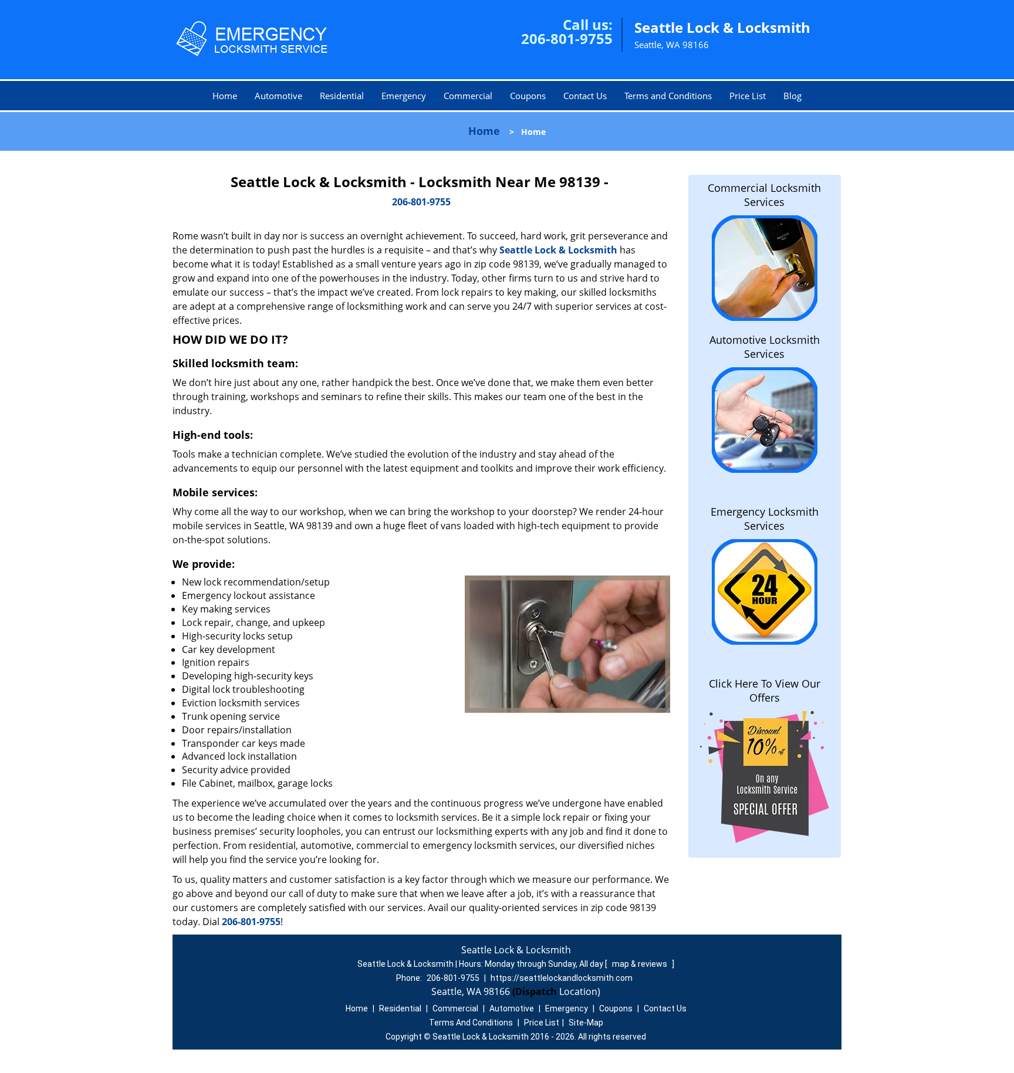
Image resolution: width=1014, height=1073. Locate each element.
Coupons (528, 95)
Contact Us (585, 95)
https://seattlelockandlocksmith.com (562, 978)
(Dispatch (535, 991)
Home (224, 95)
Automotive (278, 95)
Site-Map (586, 1022)
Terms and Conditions (668, 95)
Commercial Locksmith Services (764, 195)
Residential (342, 95)
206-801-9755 (567, 38)
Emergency (403, 95)
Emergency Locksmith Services (765, 519)
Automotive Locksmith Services (764, 347)
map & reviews (640, 964)
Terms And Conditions (471, 1022)
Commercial (468, 95)
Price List (747, 95)
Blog (792, 95)
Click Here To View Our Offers (764, 690)
